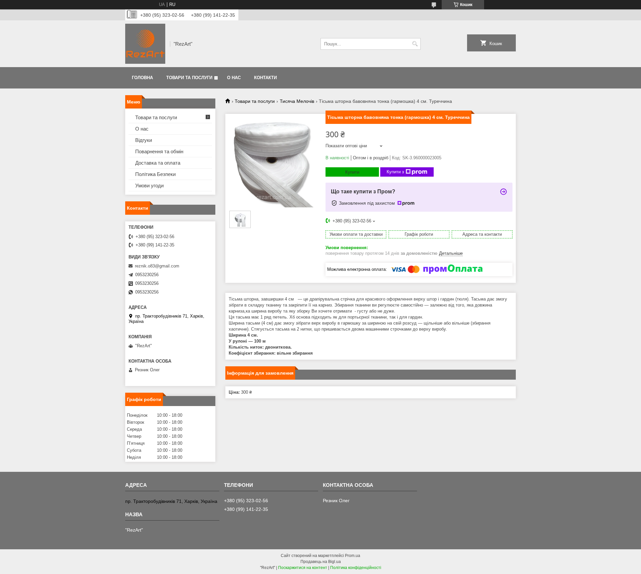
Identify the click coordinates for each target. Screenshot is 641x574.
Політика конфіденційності (355, 567)
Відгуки (143, 140)
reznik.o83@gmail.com (157, 265)
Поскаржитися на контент (302, 567)
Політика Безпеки (155, 174)
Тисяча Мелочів (297, 101)
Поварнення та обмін (159, 151)
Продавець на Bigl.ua (320, 561)
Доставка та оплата (157, 163)
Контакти (265, 77)
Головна (142, 77)
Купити (352, 172)
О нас (234, 77)
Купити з (395, 171)
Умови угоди (149, 185)
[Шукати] (415, 44)
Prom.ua (352, 555)
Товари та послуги (189, 77)
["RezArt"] (145, 44)
